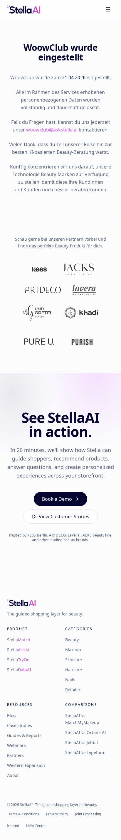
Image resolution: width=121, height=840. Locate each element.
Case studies (19, 725)
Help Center (36, 826)
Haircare (73, 669)
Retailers (74, 689)
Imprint (13, 826)
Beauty (72, 639)
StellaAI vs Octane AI (85, 732)
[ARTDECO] (43, 290)
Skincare (73, 659)
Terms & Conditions (23, 814)
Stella (18, 639)
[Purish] (82, 342)
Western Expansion (26, 765)
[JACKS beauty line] (78, 269)
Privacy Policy (57, 814)
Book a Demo (57, 499)
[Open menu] (108, 9)
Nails (70, 679)
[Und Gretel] (38, 313)
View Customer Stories (64, 516)
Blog (11, 715)
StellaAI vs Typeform (85, 752)
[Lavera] (84, 290)
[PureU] (39, 342)
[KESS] (39, 269)
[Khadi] (81, 313)
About (13, 775)
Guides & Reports (24, 735)
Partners (15, 755)
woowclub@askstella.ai (52, 129)
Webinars (16, 745)
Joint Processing (88, 814)
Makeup (73, 649)
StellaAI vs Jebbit (81, 742)
